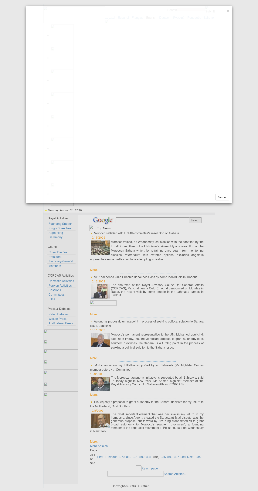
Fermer (222, 197)
